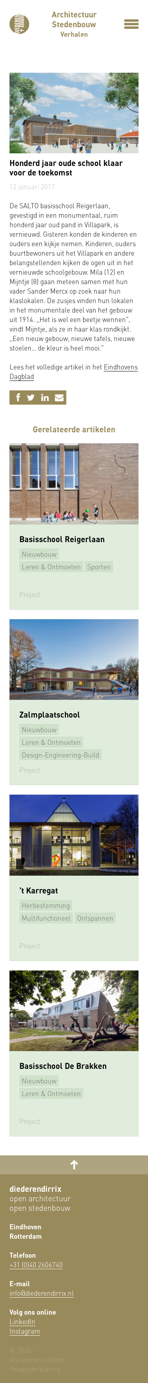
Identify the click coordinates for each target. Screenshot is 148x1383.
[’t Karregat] (74, 835)
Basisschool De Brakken (63, 1066)
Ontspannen (95, 918)
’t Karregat (38, 890)
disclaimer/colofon (36, 1359)
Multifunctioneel (46, 918)
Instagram (24, 1330)
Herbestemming (46, 905)
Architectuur (74, 14)
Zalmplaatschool (49, 714)
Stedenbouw (74, 24)
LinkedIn (22, 1321)
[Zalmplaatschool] (74, 659)
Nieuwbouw (39, 554)
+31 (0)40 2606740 (36, 1264)
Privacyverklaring (34, 1368)
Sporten (99, 566)
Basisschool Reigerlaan (62, 539)
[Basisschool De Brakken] (74, 1010)
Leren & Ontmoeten (51, 566)
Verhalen (74, 34)
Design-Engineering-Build (60, 754)
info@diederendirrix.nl (41, 1293)
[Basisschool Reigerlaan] (74, 483)
